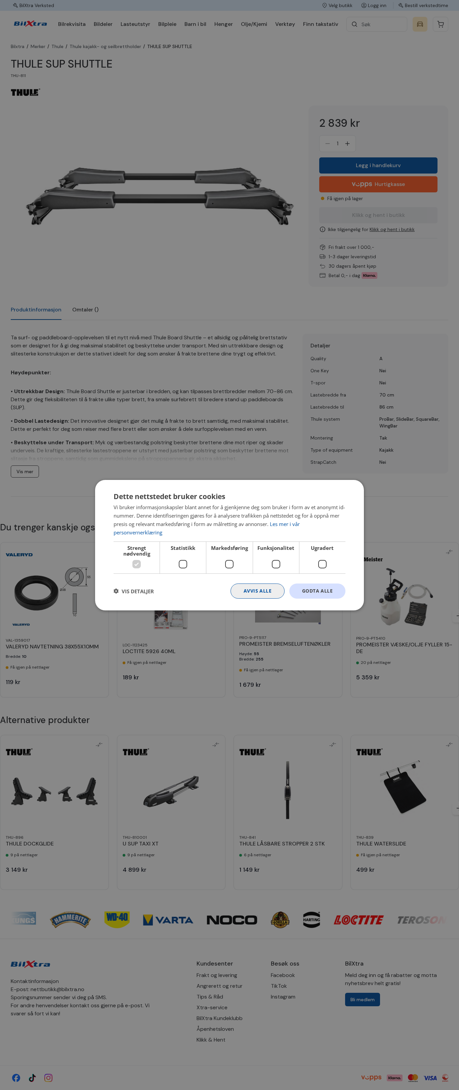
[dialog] (229, 545)
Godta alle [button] (317, 591)
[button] (134, 591)
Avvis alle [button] (258, 591)
